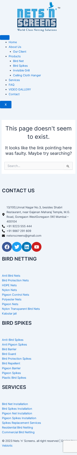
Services (14, 80)
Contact (14, 94)
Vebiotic (7, 445)
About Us (15, 47)
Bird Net (18, 61)
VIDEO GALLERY (20, 89)
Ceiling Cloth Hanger (27, 75)
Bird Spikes (20, 65)
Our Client (19, 51)
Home (13, 42)
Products (15, 56)
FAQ (11, 85)
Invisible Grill (21, 70)
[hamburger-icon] (4, 37)
